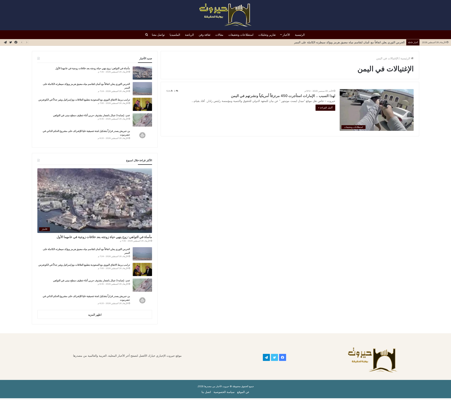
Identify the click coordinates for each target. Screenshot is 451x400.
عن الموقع (243, 392)
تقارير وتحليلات (267, 34)
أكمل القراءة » (325, 107)
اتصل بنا (206, 392)
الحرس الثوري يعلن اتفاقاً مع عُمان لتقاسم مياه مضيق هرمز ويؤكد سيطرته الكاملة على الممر (349, 42)
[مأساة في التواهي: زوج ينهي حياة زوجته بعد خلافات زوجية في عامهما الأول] (142, 73)
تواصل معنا (158, 34)
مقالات (219, 34)
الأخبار (286, 34)
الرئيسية (300, 34)
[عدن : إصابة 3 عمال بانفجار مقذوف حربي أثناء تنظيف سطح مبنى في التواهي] (142, 120)
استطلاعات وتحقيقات (240, 34)
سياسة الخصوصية (224, 392)
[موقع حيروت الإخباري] (225, 15)
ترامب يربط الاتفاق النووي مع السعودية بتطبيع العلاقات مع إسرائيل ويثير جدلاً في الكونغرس (84, 99)
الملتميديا (175, 34)
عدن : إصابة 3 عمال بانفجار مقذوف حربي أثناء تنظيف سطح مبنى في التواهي (91, 115)
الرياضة (189, 34)
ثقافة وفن (204, 34)
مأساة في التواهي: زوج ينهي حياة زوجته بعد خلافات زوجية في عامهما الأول (92, 68)
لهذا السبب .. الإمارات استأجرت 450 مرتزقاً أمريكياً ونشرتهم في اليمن (283, 96)
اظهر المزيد (94, 314)
